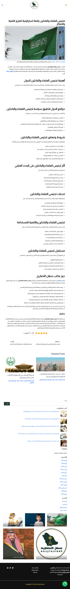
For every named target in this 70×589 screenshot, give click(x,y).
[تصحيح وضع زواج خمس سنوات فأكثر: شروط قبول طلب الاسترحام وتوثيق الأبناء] (64, 414)
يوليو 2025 (64, 491)
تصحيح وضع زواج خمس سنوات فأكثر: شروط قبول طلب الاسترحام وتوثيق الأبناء (41, 411)
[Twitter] (10, 568)
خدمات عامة (55, 379)
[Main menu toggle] (66, 5)
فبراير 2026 (64, 472)
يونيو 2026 (64, 463)
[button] (2, 5)
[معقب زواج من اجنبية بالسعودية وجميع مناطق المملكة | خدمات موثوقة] (64, 443)
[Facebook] (13, 568)
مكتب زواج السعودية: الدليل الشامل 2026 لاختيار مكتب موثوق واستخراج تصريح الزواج (40, 426)
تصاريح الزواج (63, 507)
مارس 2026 (64, 469)
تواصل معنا (35, 567)
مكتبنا (59, 280)
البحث (65, 400)
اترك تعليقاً (62, 379)
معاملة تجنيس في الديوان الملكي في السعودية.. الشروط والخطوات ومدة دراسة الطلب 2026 (38, 433)
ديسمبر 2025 (63, 478)
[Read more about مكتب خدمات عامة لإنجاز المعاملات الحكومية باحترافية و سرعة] (50, 364)
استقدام (64, 501)
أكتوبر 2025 (64, 485)
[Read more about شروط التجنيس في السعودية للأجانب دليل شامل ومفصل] (19, 364)
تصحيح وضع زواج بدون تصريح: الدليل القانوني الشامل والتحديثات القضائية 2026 (42, 418)
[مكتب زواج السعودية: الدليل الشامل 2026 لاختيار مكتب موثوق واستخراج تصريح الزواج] (64, 428)
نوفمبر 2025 (63, 482)
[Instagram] (7, 568)
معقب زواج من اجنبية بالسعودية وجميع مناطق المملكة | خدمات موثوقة (43, 441)
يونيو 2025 (64, 494)
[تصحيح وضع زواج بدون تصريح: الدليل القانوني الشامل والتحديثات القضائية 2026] (64, 421)
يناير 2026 (64, 475)
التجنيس (26, 380)
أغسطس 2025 (62, 488)
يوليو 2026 (64, 460)
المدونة (35, 572)
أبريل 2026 (64, 466)
